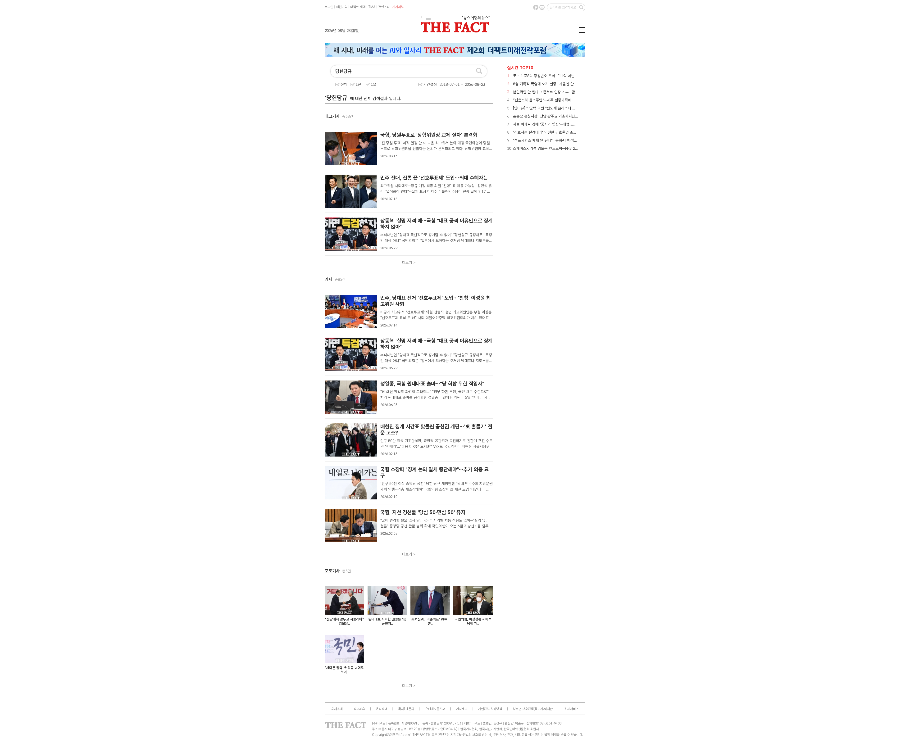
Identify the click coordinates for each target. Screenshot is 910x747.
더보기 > (409, 262)
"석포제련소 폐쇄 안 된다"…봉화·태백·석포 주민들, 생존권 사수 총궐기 (566, 140)
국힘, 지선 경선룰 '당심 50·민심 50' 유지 (422, 512)
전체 (344, 84)
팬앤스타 (384, 7)
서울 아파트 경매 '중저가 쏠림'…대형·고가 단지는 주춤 (554, 124)
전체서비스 (571, 709)
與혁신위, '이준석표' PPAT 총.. (430, 621)
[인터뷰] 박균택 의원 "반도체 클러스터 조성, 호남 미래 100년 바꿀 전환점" (570, 108)
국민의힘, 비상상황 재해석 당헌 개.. (473, 621)
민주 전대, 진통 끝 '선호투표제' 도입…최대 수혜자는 (434, 178)
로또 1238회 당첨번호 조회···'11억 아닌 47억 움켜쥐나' (556, 76)
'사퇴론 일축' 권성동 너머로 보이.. (344, 670)
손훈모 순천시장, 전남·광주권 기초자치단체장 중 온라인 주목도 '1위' (565, 116)
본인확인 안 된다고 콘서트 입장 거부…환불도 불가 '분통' (556, 92)
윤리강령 (381, 709)
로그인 (329, 7)
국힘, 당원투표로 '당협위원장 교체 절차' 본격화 (428, 135)
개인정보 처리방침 (490, 709)
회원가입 (341, 7)
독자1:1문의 (406, 709)
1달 (373, 84)
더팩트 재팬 (357, 7)
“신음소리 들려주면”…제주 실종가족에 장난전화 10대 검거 (557, 100)
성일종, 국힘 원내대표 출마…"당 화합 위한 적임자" (432, 383)
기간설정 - (443, 84)
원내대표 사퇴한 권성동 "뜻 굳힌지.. (387, 621)
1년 (358, 84)
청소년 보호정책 (523, 709)
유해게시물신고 (435, 709)
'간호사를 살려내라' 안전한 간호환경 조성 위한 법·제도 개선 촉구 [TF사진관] (571, 132)
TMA (371, 7)
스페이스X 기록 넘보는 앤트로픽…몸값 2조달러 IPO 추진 (557, 148)
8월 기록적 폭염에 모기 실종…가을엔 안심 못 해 (549, 84)
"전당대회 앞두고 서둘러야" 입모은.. (344, 621)
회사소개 (337, 709)
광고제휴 (359, 709)
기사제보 (398, 7)
